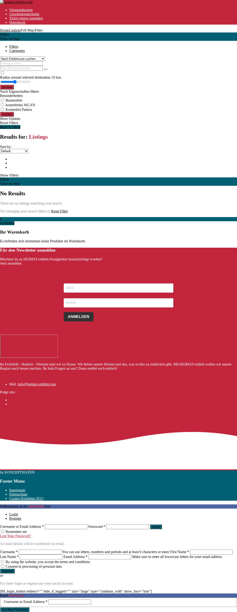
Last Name (9, 557)
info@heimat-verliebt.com (37, 384)
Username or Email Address (22, 527)
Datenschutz (18, 494)
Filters (13, 46)
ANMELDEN (78, 317)
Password (96, 527)
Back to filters (10, 127)
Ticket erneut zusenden (26, 18)
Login (13, 514)
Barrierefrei (14, 100)
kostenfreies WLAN (20, 105)
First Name (179, 552)
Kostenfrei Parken (19, 110)
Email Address (75, 557)
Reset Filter (59, 211)
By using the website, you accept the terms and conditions (48, 562)
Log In (156, 527)
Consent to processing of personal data (34, 566)
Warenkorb (17, 22)
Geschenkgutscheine (24, 14)
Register (15, 518)
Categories (17, 51)
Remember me (16, 532)
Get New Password (15, 609)
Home (4, 30)
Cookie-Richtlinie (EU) (26, 498)
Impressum (17, 490)
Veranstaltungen (21, 10)
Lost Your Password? (15, 536)
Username (9, 552)
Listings (15, 30)
